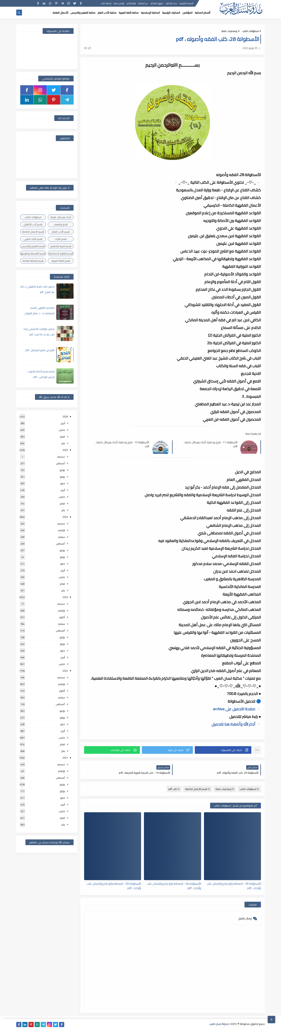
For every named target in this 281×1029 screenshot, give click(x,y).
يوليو (62, 470)
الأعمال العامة (60, 12)
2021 (65, 757)
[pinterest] (56, 3)
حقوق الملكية (157, 3)
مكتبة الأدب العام (107, 12)
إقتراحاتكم (131, 3)
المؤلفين (187, 12)
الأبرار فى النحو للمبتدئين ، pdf (39, 350)
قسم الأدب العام (61, 231)
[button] (223, 750)
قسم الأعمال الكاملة (196, 789)
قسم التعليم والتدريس (33, 246)
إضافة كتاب (106, 3)
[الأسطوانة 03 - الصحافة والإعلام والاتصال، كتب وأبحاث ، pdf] (112, 846)
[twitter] (74, 3)
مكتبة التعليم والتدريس (83, 12)
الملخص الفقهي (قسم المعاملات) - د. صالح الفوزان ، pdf (39, 313)
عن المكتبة (143, 3)
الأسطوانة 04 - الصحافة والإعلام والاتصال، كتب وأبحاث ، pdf (174, 886)
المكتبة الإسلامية (150, 12)
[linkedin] (44, 3)
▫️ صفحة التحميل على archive (237, 708)
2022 (65, 670)
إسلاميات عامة (229, 31)
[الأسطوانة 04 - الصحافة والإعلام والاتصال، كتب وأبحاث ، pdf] (172, 846)
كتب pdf (172, 789)
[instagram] (68, 3)
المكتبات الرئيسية (171, 12)
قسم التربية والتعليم (60, 246)
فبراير (62, 436)
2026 (65, 416)
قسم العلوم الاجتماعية (61, 253)
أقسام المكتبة (202, 12)
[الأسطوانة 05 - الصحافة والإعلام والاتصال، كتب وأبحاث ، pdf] (232, 846)
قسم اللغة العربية (60, 260)
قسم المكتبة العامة (33, 260)
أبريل (62, 423)
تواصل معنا (119, 3)
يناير (63, 443)
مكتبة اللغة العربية (129, 12)
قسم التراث (61, 239)
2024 (65, 516)
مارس (62, 430)
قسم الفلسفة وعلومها (33, 253)
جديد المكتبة (171, 3)
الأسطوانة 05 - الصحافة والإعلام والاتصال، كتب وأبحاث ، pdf (234, 886)
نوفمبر (61, 530)
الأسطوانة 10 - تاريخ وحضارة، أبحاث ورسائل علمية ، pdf (122, 444)
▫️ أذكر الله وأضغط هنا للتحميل (236, 724)
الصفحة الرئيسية (186, 3)
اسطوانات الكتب (250, 31)
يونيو (62, 476)
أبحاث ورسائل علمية (60, 217)
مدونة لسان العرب (218, 1024)
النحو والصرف (61, 224)
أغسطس (60, 463)
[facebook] (80, 3)
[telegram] (62, 3)
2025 (65, 450)
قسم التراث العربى (33, 239)
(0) (86, 48)
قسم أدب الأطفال (33, 224)
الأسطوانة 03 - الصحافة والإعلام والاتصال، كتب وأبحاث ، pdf (114, 886)
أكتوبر (62, 617)
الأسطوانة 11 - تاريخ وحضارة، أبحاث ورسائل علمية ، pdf (210, 444)
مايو (62, 483)
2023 (65, 597)
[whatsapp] (50, 3)
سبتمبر (61, 537)
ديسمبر (61, 456)
